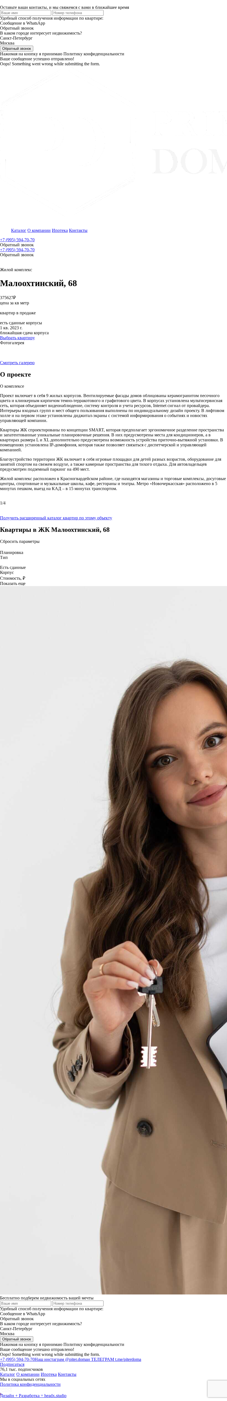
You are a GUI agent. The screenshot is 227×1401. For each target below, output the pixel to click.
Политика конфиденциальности (30, 1384)
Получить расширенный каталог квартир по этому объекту (56, 518)
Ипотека (60, 230)
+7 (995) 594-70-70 (17, 239)
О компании (39, 230)
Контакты (78, 230)
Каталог (18, 230)
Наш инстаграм (61, 1359)
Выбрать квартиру (17, 337)
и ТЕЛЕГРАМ (114, 1359)
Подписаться (12, 1364)
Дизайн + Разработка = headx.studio (33, 1395)
